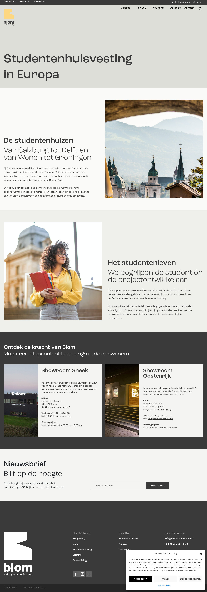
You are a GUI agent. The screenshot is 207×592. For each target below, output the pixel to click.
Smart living (80, 560)
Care (75, 544)
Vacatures (125, 549)
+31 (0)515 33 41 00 (176, 544)
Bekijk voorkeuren (190, 579)
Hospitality (79, 538)
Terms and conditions (35, 587)
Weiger (165, 579)
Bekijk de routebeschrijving (55, 407)
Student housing (82, 549)
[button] (200, 553)
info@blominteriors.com (58, 416)
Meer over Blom (128, 538)
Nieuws (123, 544)
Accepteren (140, 579)
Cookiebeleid (164, 586)
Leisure (77, 555)
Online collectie (182, 2)
